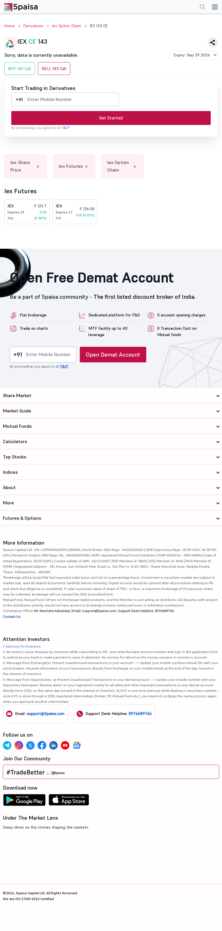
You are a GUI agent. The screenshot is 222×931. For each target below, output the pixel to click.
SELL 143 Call (54, 68)
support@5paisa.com (45, 713)
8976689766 (140, 713)
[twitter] (30, 745)
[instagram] (18, 745)
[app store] (69, 801)
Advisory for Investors (23, 646)
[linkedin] (53, 745)
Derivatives (33, 25)
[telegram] (7, 745)
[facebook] (42, 745)
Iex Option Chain (66, 25)
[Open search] (202, 7)
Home (9, 25)
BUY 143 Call (19, 68)
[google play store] (24, 801)
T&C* (65, 128)
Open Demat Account (113, 354)
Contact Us (12, 616)
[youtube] (65, 745)
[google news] (76, 745)
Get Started (111, 118)
